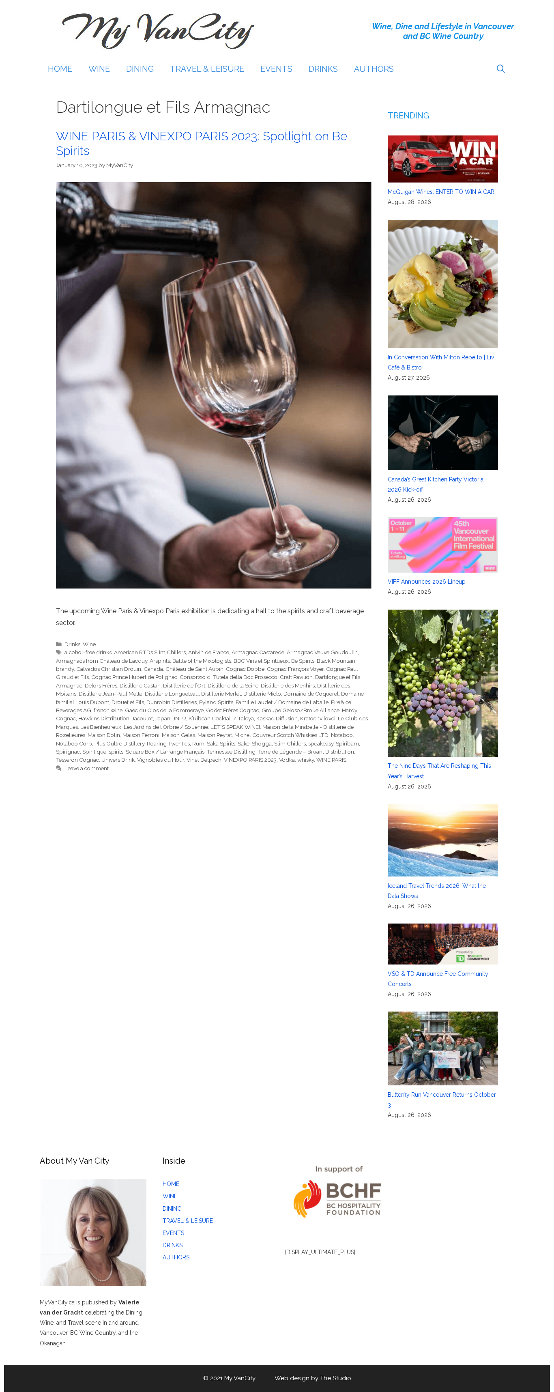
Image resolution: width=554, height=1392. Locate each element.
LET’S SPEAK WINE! (235, 727)
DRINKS (323, 69)
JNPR (179, 718)
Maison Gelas (178, 735)
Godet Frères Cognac (232, 710)
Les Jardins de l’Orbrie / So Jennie (166, 727)
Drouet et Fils (128, 702)
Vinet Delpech (204, 759)
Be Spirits (302, 660)
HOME (60, 69)
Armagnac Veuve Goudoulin (322, 652)
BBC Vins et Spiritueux (261, 660)
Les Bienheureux (100, 727)
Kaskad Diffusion (277, 718)
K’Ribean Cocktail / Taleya (221, 718)
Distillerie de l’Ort (184, 685)
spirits (116, 751)
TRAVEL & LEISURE (207, 69)
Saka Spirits (221, 743)
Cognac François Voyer (295, 669)
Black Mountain (336, 660)
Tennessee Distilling (231, 751)
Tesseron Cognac (77, 759)
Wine (89, 644)
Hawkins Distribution (103, 718)
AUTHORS (374, 69)
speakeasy (320, 743)
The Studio (335, 1378)
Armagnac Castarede (258, 652)
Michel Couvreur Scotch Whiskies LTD (281, 735)
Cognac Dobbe (245, 669)
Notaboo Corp (74, 743)
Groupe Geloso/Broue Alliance (300, 710)
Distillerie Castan (140, 685)
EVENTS (276, 69)
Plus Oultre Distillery (119, 743)
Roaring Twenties (168, 743)
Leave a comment (86, 768)
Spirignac (68, 751)
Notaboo (342, 735)
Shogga (262, 743)
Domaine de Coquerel (311, 693)
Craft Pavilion (296, 677)
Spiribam (347, 743)
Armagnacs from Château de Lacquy (101, 660)
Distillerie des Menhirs (288, 685)
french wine (108, 710)
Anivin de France (208, 652)
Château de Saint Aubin (194, 669)
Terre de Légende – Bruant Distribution (306, 751)
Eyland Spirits (216, 702)
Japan (162, 718)
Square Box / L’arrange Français (165, 751)
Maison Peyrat (215, 735)
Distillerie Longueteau (172, 693)
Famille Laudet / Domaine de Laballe (282, 702)
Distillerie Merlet (221, 693)
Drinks (72, 644)
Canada (153, 669)
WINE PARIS (331, 759)
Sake (243, 743)
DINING (140, 69)
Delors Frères (101, 685)
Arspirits (160, 660)
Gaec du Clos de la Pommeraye (164, 710)
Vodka (287, 759)
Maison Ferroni (140, 735)
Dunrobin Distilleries (171, 702)
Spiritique (94, 751)
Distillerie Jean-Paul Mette (110, 693)
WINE (99, 69)
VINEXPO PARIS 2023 (250, 759)
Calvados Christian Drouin (108, 669)
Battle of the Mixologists (201, 660)
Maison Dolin (104, 735)
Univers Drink (118, 759)
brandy (65, 669)
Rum (198, 743)
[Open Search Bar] (500, 69)
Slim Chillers (290, 743)
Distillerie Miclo (262, 693)
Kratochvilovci (317, 718)
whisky (305, 759)
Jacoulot (142, 718)
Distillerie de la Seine (233, 685)
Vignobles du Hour (160, 759)
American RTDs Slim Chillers (150, 652)
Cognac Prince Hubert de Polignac (134, 677)
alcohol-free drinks (88, 652)
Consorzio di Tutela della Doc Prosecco (228, 677)
